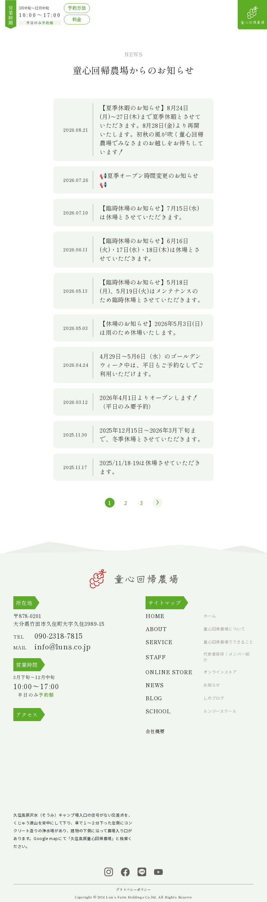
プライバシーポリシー (133, 889)
